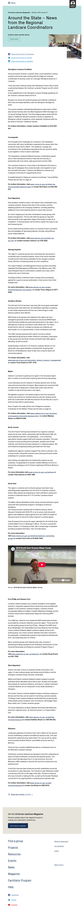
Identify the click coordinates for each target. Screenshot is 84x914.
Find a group (15, 841)
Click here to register (18, 826)
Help (11, 887)
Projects (13, 847)
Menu (13, 3)
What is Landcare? (61, 841)
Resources (14, 854)
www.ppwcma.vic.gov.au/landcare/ (26, 654)
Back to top (58, 865)
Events (12, 860)
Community (14, 39)
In (21, 794)
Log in (56, 851)
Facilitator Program (19, 880)
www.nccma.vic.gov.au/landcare (41, 472)
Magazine (14, 873)
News (11, 867)
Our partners (59, 846)
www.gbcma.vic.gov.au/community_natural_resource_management (34, 360)
